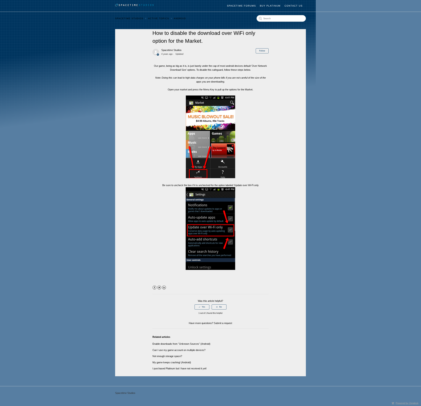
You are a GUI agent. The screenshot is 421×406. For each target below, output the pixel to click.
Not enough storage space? (167, 356)
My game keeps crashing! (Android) (171, 362)
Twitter (159, 288)
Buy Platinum (270, 5)
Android (180, 18)
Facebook (154, 288)
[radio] (202, 306)
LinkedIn (164, 288)
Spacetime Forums (241, 5)
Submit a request (223, 323)
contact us (294, 5)
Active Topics (158, 18)
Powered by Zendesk (407, 403)
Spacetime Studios (129, 18)
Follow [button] (262, 51)
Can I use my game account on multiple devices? (178, 350)
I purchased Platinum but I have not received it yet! (179, 368)
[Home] (134, 5)
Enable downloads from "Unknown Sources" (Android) (181, 343)
